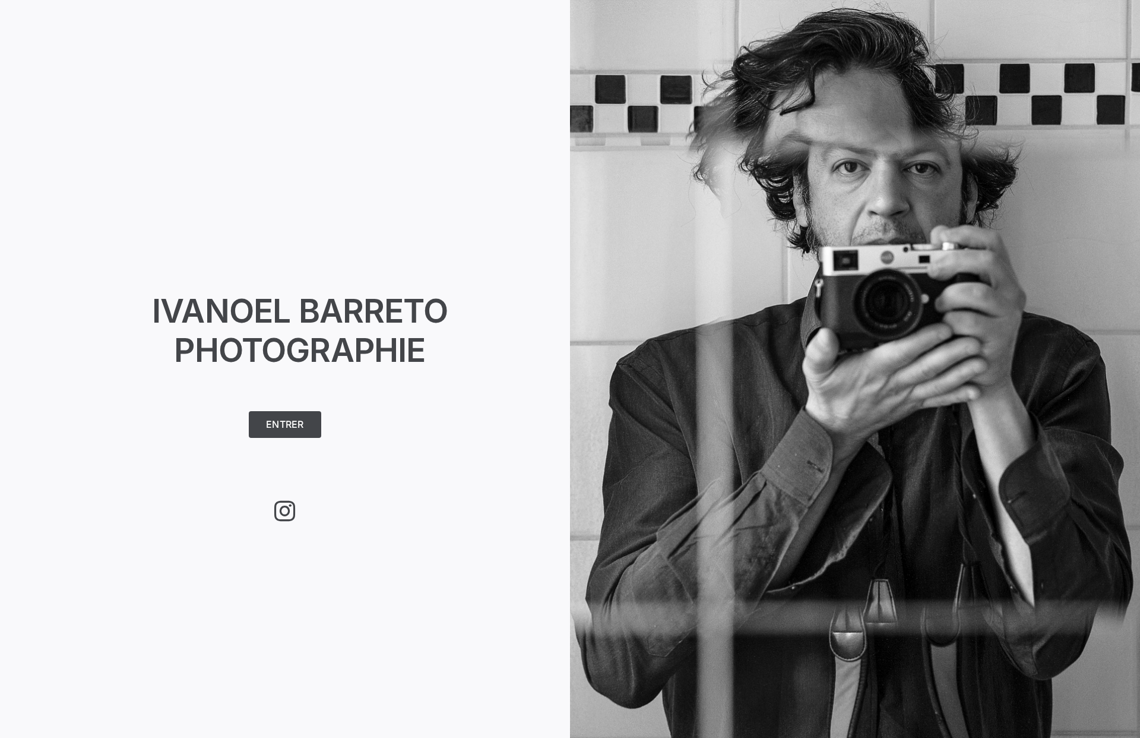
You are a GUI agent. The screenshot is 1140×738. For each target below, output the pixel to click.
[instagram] (284, 510)
